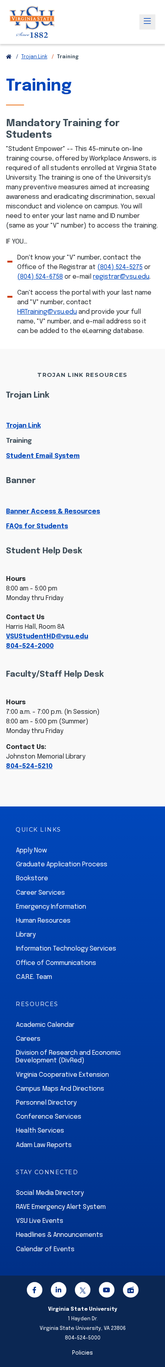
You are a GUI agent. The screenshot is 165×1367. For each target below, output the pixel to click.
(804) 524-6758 (40, 276)
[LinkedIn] (58, 1291)
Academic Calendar (45, 1025)
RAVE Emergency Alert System (61, 1207)
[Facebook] (34, 1291)
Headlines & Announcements (59, 1235)
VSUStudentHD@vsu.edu (47, 636)
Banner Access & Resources (53, 511)
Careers (28, 1039)
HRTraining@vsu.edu (47, 312)
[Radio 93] (130, 1291)
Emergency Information (51, 906)
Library (26, 934)
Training (19, 441)
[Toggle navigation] (147, 22)
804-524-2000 (30, 646)
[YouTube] (106, 1291)
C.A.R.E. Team (34, 977)
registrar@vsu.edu (121, 276)
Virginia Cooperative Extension (62, 1075)
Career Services (40, 893)
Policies (82, 1353)
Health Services (40, 1130)
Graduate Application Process (61, 864)
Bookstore (32, 878)
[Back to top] (152, 1338)
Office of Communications (56, 963)
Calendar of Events (45, 1249)
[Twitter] (82, 1291)
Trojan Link (34, 57)
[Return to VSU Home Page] (9, 57)
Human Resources (43, 920)
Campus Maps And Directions (60, 1089)
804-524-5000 (83, 1338)
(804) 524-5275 (120, 267)
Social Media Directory (50, 1193)
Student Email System (43, 456)
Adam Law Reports (44, 1145)
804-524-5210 (29, 766)
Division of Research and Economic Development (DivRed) (68, 1057)
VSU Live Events (39, 1221)
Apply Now (31, 850)
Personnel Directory (46, 1103)
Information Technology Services (66, 948)
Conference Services (48, 1116)
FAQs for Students (37, 526)
